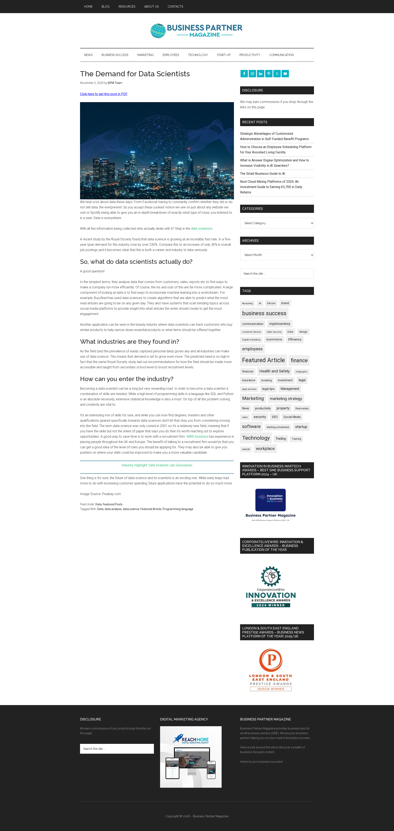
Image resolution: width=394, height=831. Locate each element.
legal (302, 380)
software (251, 426)
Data (98, 504)
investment (285, 380)
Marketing (253, 398)
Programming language (178, 509)
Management (290, 389)
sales (245, 417)
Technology (256, 438)
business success (264, 313)
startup (301, 427)
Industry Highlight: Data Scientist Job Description (157, 465)
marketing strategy (286, 398)
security (260, 417)
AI (260, 303)
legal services (249, 389)
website (246, 449)
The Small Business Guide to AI (262, 174)
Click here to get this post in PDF (103, 94)
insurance (248, 380)
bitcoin (271, 303)
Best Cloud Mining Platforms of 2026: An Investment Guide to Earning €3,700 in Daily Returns (271, 187)
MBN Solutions (197, 436)
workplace (265, 448)
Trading (281, 439)
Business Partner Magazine (197, 30)
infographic (301, 371)
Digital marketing (251, 339)
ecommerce (274, 339)
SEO (275, 417)
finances (247, 371)
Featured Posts (113, 504)
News (245, 408)
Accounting (247, 303)
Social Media (292, 417)
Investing (266, 380)
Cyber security (274, 332)
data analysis (113, 509)
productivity (263, 408)
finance (299, 360)
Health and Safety (274, 371)
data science (131, 509)
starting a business (278, 427)
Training (296, 438)
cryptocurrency (279, 324)
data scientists (201, 229)
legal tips (268, 389)
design (303, 331)
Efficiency (294, 339)
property (283, 408)
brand (285, 303)
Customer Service (251, 332)
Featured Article (151, 509)
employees (252, 348)
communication (252, 324)
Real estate (302, 408)
